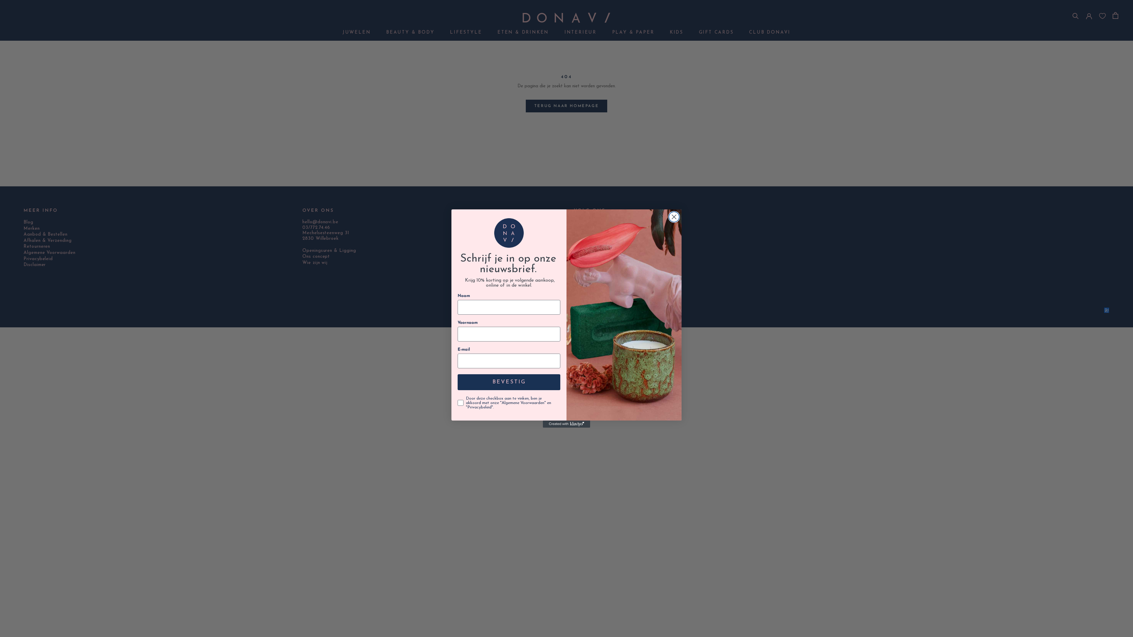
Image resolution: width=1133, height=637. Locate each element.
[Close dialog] (674, 217)
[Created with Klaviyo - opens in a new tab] (566, 424)
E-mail (464, 349)
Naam (464, 296)
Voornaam (468, 323)
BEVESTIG (509, 382)
